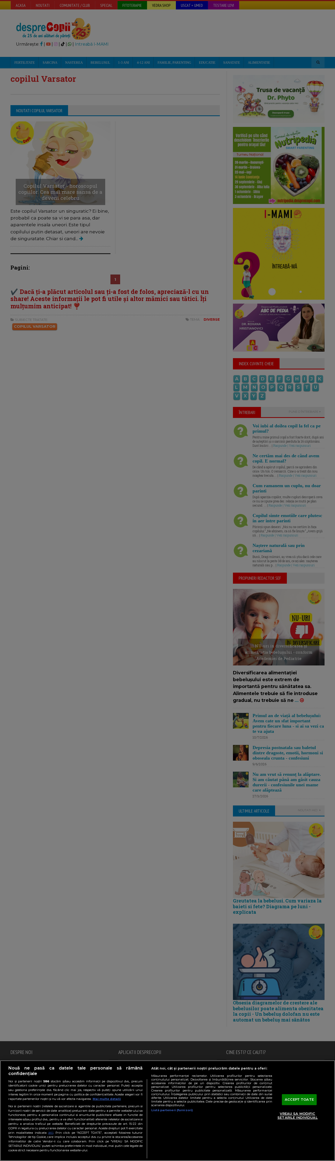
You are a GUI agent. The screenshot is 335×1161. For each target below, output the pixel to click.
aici (50, 1133)
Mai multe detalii (107, 1099)
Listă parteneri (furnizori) (172, 1110)
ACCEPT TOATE (299, 1099)
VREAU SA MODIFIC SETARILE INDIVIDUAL (297, 1115)
